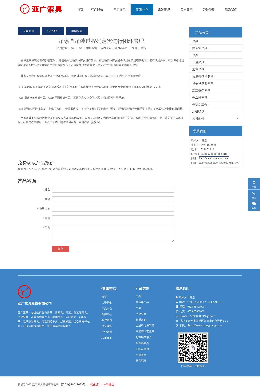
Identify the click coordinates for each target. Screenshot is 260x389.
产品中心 (106, 308)
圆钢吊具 (57, 317)
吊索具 (27, 60)
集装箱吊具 (199, 48)
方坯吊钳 (71, 317)
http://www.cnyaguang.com (205, 325)
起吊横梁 (65, 321)
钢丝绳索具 (199, 97)
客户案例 (106, 320)
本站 (143, 48)
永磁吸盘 (198, 111)
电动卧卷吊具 (31, 321)
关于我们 (106, 302)
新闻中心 (106, 314)
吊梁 (195, 55)
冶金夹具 (198, 62)
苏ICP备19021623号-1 (74, 384)
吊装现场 (106, 326)
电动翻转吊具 (50, 321)
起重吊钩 (198, 69)
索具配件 (198, 118)
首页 (104, 296)
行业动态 (52, 31)
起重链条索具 (201, 90)
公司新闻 (28, 31)
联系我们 (106, 338)
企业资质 (106, 332)
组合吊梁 (79, 321)
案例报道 (76, 31)
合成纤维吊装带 (203, 76)
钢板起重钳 (199, 104)
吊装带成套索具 (203, 83)
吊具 (195, 41)
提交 (60, 248)
